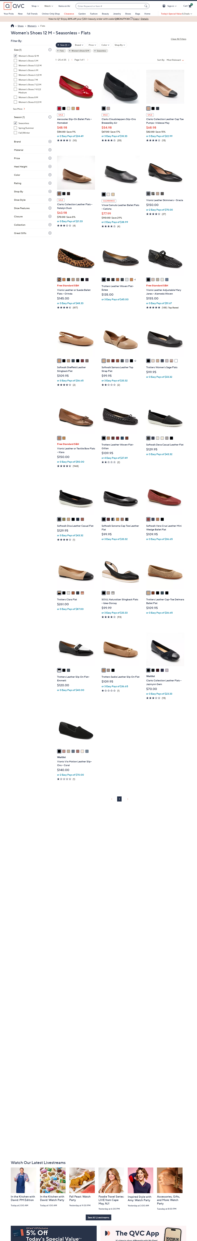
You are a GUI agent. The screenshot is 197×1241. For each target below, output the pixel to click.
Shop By (18, 191)
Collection (19, 224)
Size (18, 49)
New (20, 13)
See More (18, 109)
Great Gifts (20, 233)
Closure (18, 216)
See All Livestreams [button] (98, 1217)
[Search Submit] (146, 6)
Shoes (128, 13)
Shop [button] (34, 6)
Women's (31, 25)
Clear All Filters (178, 39)
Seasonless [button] (101, 51)
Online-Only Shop (51, 13)
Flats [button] (61, 51)
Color (17, 174)
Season (19, 117)
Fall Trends (32, 13)
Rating (17, 183)
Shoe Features (22, 208)
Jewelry (117, 13)
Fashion (94, 13)
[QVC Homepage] (12, 26)
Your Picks (9, 13)
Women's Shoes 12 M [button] (80, 51)
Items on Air (64, 6)
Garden (82, 13)
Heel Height (20, 166)
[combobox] (109, 6)
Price (17, 158)
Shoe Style (20, 199)
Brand (17, 141)
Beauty (105, 13)
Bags (137, 13)
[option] (98, 19)
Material (18, 149)
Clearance (69, 13)
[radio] (59, 108)
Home (147, 13)
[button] (164, 6)
